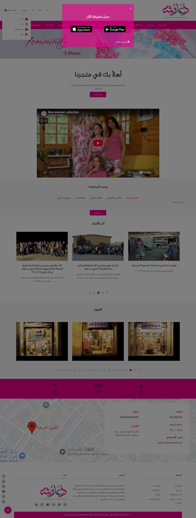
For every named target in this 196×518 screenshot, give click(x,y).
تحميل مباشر (121, 42)
